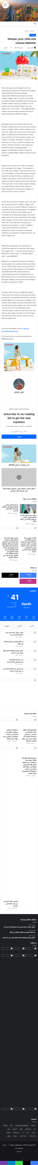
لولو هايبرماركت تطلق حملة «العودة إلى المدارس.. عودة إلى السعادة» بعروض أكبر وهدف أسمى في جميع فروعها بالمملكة (29, 735)
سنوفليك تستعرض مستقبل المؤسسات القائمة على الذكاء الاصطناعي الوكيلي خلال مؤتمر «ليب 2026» (10, 734)
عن (22, 1132)
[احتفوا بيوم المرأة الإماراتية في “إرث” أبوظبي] (7, 958)
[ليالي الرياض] (19, 10)
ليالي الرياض (30, 47)
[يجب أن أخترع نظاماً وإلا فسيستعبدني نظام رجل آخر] (30, 662)
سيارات (33, 1132)
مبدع (16, 1148)
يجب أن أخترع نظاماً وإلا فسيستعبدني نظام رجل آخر (15, 660)
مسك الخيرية (23, 1136)
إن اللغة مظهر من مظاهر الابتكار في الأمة (13, 642)
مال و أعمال (32, 1136)
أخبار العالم (28, 1129)
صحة (27, 1132)
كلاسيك (8, 1132)
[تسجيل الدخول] (24, 23)
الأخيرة (19, 626)
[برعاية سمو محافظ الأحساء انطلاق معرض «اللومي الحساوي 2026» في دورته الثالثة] (28, 508)
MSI (11, 1125)
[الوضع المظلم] (28, 23)
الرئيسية (32, 31)
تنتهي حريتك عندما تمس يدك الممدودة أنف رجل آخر (14, 633)
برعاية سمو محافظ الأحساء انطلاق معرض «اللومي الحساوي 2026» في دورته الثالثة (28, 518)
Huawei (33, 1125)
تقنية (8, 1129)
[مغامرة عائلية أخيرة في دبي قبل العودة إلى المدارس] (10, 823)
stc (34, 1129)
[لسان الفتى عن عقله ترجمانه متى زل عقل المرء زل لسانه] (30, 671)
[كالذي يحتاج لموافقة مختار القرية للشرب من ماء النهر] (30, 653)
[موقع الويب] (19, 395)
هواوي (8, 1136)
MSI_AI (5, 1125)
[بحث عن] (31, 23)
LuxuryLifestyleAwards (21, 1125)
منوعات (26, 31)
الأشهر (32, 626)
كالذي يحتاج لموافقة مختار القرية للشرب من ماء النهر (13, 651)
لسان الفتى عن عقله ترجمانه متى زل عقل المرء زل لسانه (13, 669)
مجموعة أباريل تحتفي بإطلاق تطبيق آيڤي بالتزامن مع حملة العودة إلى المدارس (10, 508)
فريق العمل (16, 1132)
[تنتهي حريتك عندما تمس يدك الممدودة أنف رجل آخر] (30, 635)
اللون (21, 1129)
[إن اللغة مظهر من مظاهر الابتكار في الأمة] (30, 644)
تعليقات (6, 626)
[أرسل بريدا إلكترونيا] (25, 47)
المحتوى (15, 1129)
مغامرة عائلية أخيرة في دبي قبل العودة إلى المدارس (11, 903)
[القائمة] (35, 23)
